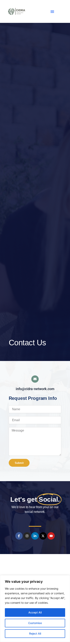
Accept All (35, 612)
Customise (35, 623)
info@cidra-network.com (35, 389)
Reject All (35, 633)
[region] (35, 608)
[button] (52, 11)
